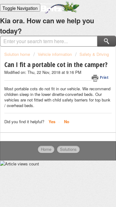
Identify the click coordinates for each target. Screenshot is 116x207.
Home (46, 149)
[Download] (47, 97)
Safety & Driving (94, 54)
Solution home (17, 54)
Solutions (68, 149)
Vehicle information (55, 54)
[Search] (106, 41)
